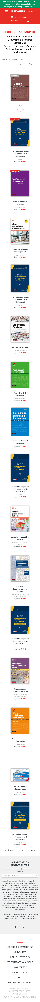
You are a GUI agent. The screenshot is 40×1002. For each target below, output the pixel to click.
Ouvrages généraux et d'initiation (20, 46)
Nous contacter (20, 972)
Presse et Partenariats (20, 982)
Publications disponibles (9, 59)
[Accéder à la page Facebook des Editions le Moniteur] (16, 927)
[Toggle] (6, 11)
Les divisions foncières (20, 348)
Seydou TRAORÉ (20, 398)
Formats (22, 59)
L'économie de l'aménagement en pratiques (20, 589)
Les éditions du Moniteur (20, 947)
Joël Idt (22, 595)
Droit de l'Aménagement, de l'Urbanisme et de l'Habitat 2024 (20, 489)
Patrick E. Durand (20, 744)
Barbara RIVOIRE (17, 542)
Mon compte (20, 967)
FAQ (20, 977)
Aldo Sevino (20, 255)
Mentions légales (19, 988)
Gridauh (20, 159)
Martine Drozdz (22, 696)
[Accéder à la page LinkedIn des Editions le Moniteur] (23, 927)
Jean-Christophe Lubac (20, 351)
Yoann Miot (22, 596)
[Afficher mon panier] (11, 17)
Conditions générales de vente (19, 997)
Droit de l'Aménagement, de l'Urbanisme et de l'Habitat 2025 (20, 299)
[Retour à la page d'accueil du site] (23, 12)
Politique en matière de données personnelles (20, 918)
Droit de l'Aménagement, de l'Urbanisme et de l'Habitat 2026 (20, 153)
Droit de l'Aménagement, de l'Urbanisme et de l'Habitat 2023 (20, 641)
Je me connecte (22, 17)
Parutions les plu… (29, 64)
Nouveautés (20, 952)
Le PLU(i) (20, 106)
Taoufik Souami (18, 695)
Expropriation (20, 43)
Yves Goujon (20, 792)
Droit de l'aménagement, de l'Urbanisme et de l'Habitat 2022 (20, 837)
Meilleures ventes (20, 957)
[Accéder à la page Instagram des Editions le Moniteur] (19, 927)
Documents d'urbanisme (20, 39)
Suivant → (32, 850)
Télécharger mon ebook (20, 962)
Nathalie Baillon (20, 207)
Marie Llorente (15, 595)
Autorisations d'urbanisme (20, 36)
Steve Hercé (20, 109)
